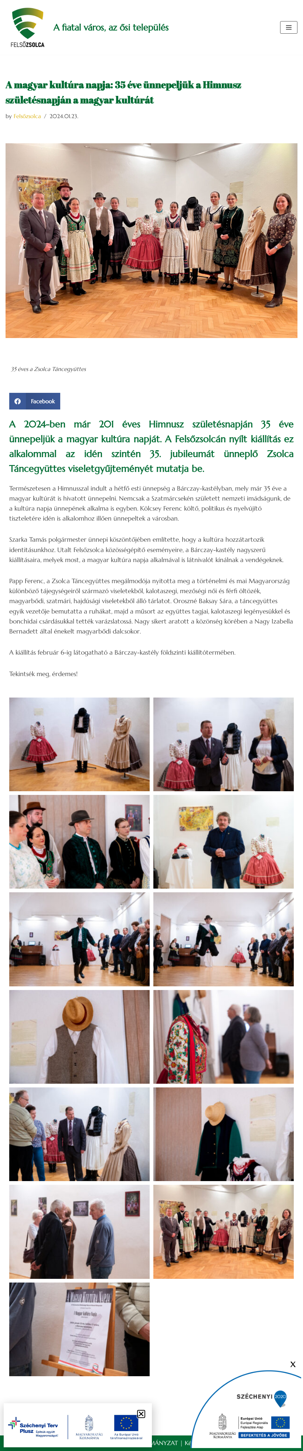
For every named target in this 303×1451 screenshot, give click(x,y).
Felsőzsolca (27, 116)
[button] (34, 401)
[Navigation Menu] (288, 27)
